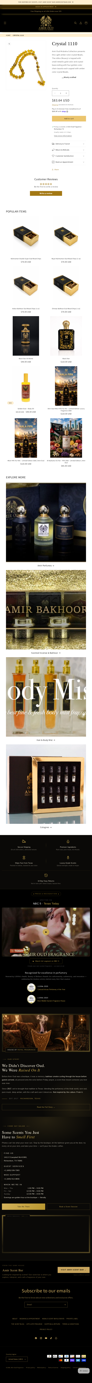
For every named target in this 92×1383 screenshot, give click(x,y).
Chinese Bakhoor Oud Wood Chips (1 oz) (66, 309)
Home (8, 35)
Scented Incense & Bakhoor (44, 652)
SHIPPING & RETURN (52, 1324)
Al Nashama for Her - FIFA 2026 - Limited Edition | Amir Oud (66, 462)
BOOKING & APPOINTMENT (30, 1319)
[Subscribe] (64, 1304)
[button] (5, 23)
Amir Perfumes (45, 565)
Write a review (46, 193)
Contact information (79, 1367)
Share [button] (56, 169)
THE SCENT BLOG (17, 1324)
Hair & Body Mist (45, 740)
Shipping (55, 105)
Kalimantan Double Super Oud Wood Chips (26, 259)
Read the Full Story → (46, 1107)
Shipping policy (66, 1367)
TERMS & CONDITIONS (70, 1324)
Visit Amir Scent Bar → (73, 1270)
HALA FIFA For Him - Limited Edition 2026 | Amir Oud (26, 461)
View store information (63, 136)
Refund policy (41, 1367)
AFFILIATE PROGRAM (34, 1324)
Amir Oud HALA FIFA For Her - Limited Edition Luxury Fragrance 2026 (66, 410)
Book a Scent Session (68, 1207)
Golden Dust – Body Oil (26, 409)
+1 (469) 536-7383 (11, 1170)
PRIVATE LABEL (72, 1319)
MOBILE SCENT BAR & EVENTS (53, 1319)
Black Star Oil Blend (26, 359)
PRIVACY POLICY (46, 1329)
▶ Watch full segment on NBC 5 (46, 961)
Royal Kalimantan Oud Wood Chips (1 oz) (66, 259)
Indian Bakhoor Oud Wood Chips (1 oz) (26, 309)
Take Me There (23, 1207)
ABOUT (14, 1319)
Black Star (66, 359)
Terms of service (53, 1367)
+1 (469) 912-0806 (11, 1179)
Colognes (44, 827)
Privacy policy (30, 1367)
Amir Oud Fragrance (17, 1367)
